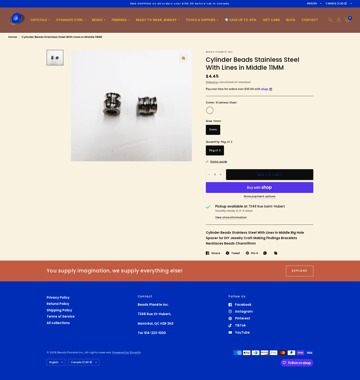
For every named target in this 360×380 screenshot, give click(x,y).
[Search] (330, 19)
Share (215, 253)
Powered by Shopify (126, 352)
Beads (97, 20)
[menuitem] (40, 20)
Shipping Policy (59, 310)
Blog (290, 20)
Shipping (212, 82)
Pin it (254, 253)
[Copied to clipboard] (276, 253)
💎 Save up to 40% (240, 20)
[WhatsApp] (266, 253)
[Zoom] (183, 58)
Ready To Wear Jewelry (156, 20)
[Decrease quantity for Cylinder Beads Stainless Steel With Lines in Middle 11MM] (209, 174)
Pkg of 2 (215, 150)
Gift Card (271, 20)
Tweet (235, 253)
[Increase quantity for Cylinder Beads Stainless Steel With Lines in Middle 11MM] (221, 174)
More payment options (259, 196)
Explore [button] (300, 271)
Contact (309, 20)
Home (12, 37)
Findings (119, 20)
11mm (213, 130)
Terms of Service (61, 316)
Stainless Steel (69, 20)
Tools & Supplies (200, 20)
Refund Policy (58, 304)
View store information (231, 217)
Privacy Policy (58, 297)
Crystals (38, 20)
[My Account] (339, 19)
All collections (58, 323)
